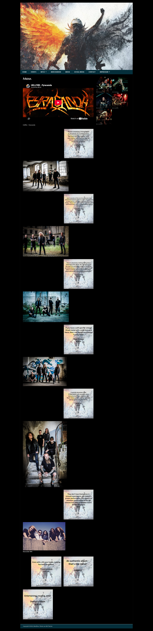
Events (33, 72)
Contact (92, 72)
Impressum (104, 72)
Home (24, 72)
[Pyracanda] (76, 68)
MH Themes (49, 626)
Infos (43, 72)
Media (67, 72)
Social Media (79, 72)
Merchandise (56, 72)
